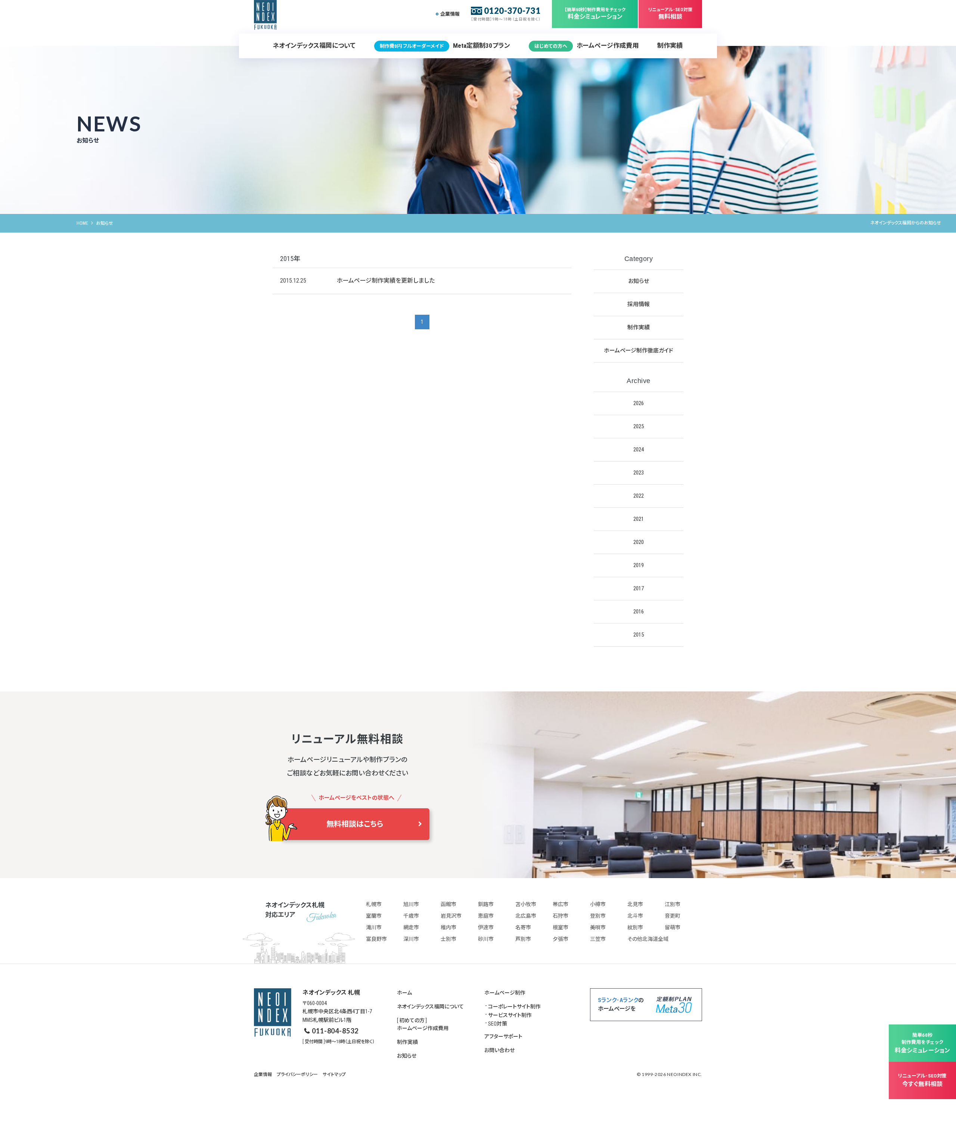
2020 (638, 542)
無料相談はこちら (354, 823)
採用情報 (638, 304)
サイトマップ (334, 1074)
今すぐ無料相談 (922, 1080)
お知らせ (638, 281)
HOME (82, 223)
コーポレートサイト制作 (514, 1007)
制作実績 (670, 45)
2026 (638, 403)
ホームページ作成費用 (586, 45)
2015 (638, 634)
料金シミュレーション (595, 13)
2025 (638, 426)
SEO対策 (497, 1024)
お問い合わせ (499, 1050)
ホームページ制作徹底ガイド (638, 350)
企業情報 (450, 14)
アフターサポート (503, 1036)
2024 (638, 449)
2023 (638, 472)
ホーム (404, 993)
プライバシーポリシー (297, 1074)
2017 (638, 588)
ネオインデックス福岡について (314, 45)
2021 (638, 519)
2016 (638, 611)
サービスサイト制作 (510, 1015)
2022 (638, 495)
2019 (638, 565)
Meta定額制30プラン (445, 45)
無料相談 (670, 13)
